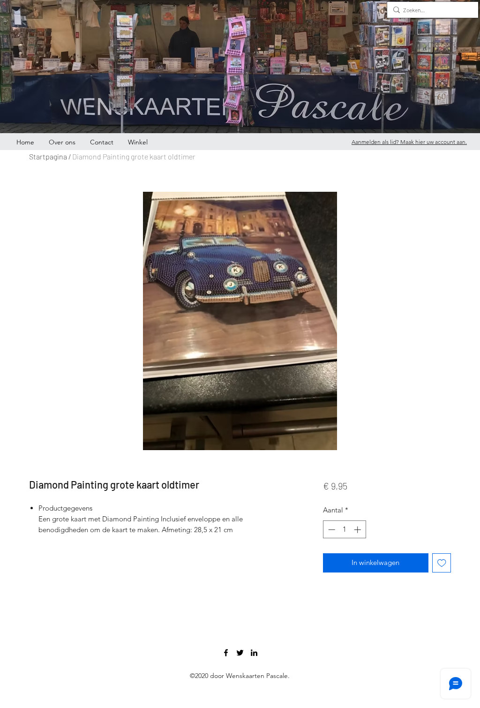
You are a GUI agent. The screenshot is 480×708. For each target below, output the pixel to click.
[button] (465, 58)
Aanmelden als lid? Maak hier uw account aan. (409, 141)
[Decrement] (330, 529)
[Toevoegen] (441, 562)
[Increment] (358, 529)
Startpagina (48, 156)
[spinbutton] (344, 529)
